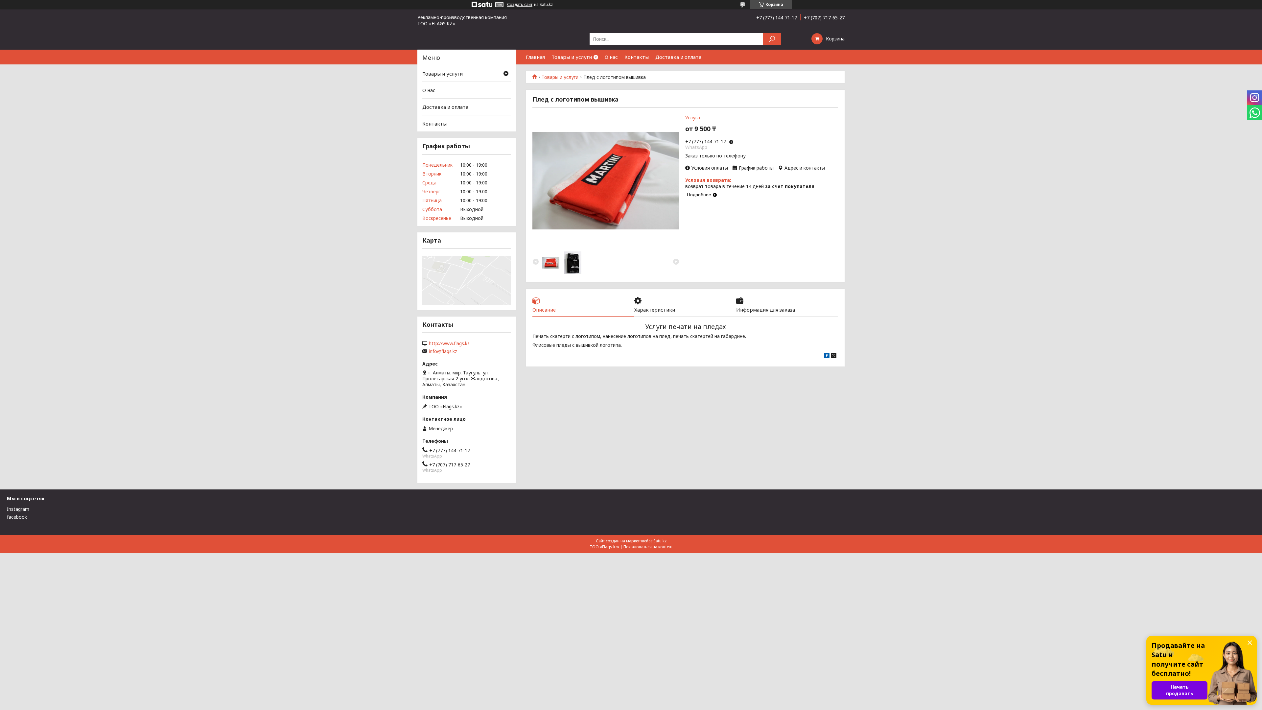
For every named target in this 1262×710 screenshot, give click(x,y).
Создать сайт (519, 4)
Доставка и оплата (678, 57)
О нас (611, 57)
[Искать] (772, 39)
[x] (833, 356)
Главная (535, 57)
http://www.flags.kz (449, 343)
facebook (17, 517)
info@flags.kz (443, 351)
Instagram (18, 509)
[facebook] (827, 356)
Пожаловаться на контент (648, 547)
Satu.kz (659, 541)
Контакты (636, 57)
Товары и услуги (571, 57)
